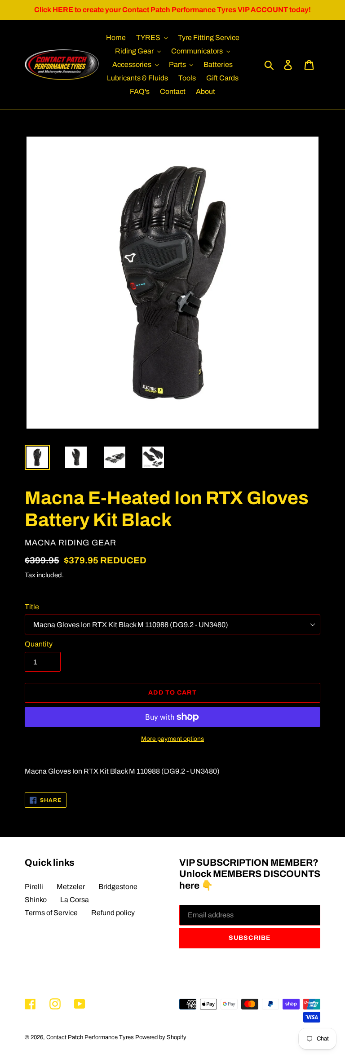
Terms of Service (51, 912)
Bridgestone (117, 886)
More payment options (172, 738)
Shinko (36, 899)
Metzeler (71, 886)
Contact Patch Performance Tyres (90, 1037)
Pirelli (34, 886)
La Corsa (74, 899)
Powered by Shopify (160, 1037)
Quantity (39, 644)
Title (32, 607)
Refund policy (113, 912)
